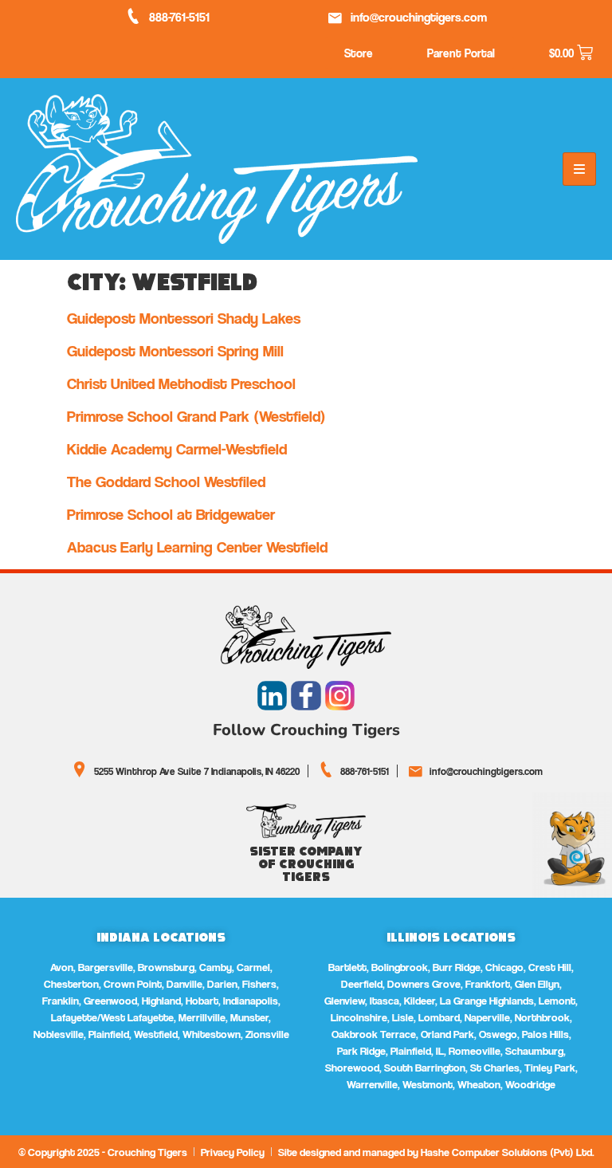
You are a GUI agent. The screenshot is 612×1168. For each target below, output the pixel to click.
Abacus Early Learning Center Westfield (197, 546)
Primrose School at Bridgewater (171, 514)
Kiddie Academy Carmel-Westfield (177, 448)
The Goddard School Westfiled (166, 481)
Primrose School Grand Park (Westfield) (196, 416)
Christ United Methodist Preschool (181, 383)
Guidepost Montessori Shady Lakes (183, 318)
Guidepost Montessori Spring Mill (175, 350)
